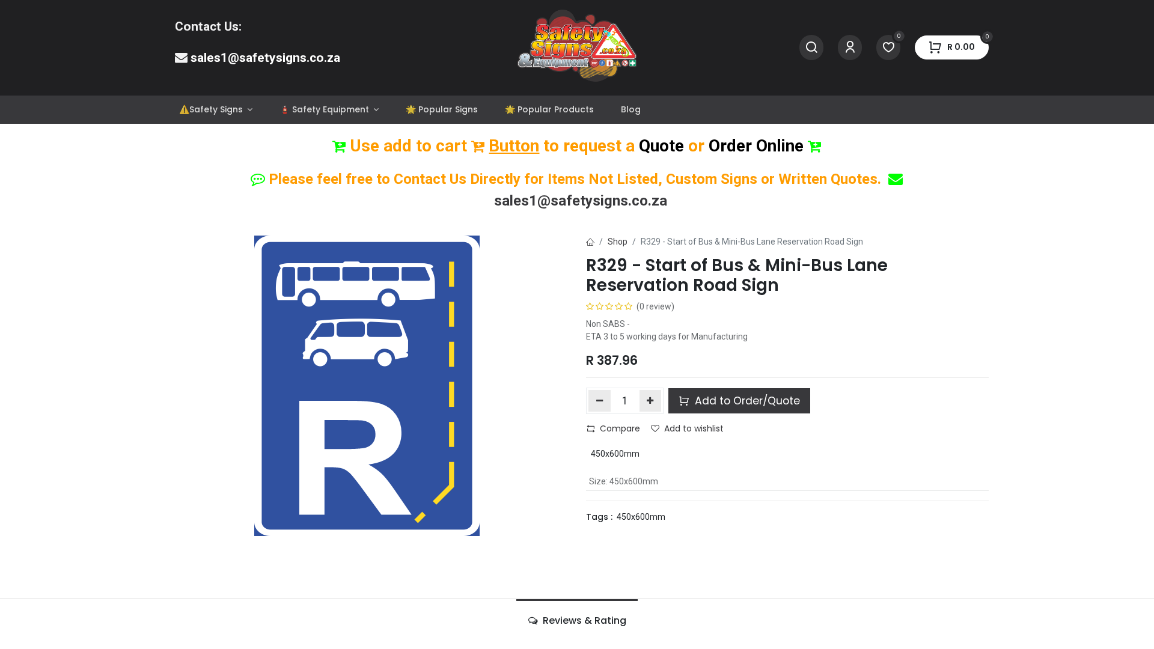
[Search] (811, 48)
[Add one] (651, 401)
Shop (617, 241)
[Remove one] (599, 401)
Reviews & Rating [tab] (583, 620)
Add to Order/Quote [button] (746, 401)
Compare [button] (620, 428)
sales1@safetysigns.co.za (265, 57)
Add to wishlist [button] (694, 428)
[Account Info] (850, 48)
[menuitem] (215, 110)
